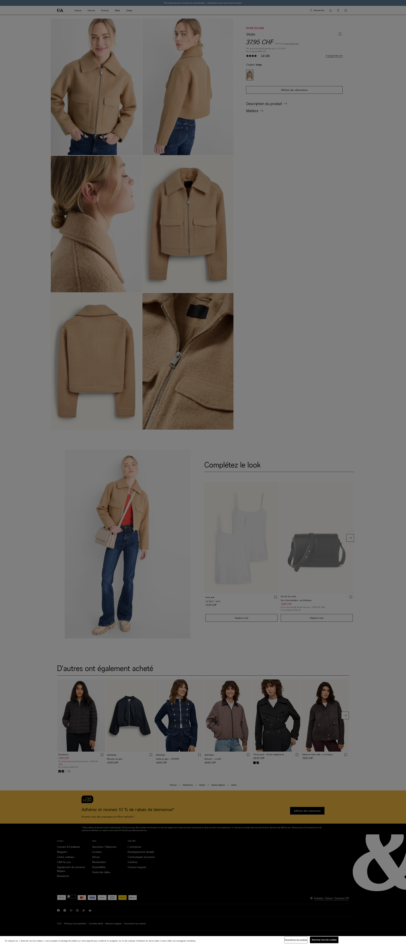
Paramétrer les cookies (296, 939)
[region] (203, 940)
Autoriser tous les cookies (324, 939)
